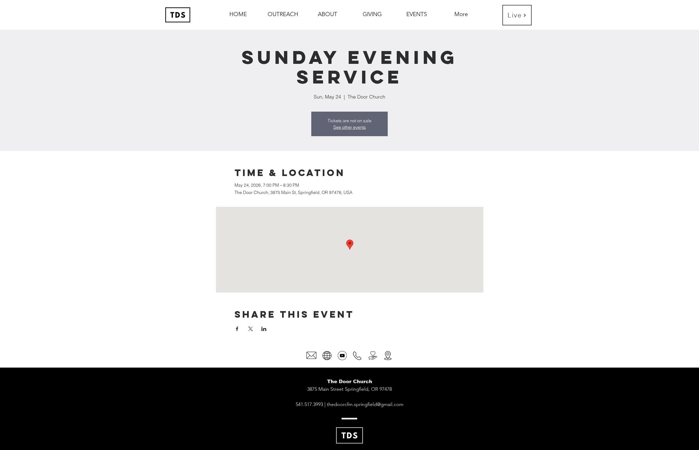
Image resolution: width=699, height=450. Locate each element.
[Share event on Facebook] (237, 329)
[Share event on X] (250, 329)
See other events (349, 127)
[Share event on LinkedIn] (263, 329)
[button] (327, 11)
